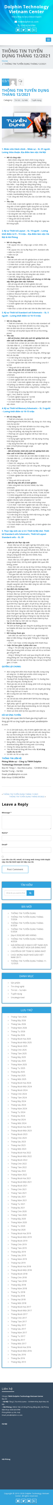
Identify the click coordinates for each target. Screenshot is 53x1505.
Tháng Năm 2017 (19, 1332)
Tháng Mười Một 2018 (21, 1270)
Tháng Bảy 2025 (18, 1057)
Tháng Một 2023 (18, 1149)
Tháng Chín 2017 (19, 1318)
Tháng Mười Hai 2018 (21, 1266)
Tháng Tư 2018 (18, 1292)
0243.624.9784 (28, 25)
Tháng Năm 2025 (19, 1064)
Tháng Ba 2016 (18, 1358)
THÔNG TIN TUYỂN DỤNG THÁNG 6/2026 (27, 924)
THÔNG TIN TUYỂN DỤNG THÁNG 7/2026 (27, 918)
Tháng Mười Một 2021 (21, 1182)
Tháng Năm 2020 (19, 1222)
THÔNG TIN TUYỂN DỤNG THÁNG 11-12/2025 (29, 962)
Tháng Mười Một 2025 (21, 1042)
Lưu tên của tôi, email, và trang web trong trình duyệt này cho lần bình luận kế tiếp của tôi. (26, 860)
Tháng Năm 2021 (19, 1200)
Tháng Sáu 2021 (18, 1196)
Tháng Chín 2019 (19, 1244)
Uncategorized (17, 997)
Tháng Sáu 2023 (18, 1141)
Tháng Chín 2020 (19, 1211)
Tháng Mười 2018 (19, 1274)
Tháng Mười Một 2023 (21, 1130)
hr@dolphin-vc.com (28, 21)
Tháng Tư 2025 (18, 1068)
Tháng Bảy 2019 (18, 1252)
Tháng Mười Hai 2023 (21, 1127)
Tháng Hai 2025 (18, 1075)
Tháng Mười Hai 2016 (21, 1347)
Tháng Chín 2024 (19, 1094)
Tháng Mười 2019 (19, 1241)
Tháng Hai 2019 (18, 1263)
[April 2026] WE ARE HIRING (23, 935)
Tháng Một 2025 (18, 1079)
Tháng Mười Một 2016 (21, 1351)
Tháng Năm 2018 (19, 1288)
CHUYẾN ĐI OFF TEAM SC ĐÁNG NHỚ (28, 951)
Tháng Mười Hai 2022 (21, 1152)
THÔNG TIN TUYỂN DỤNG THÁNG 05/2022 (26, 796)
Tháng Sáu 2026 (18, 1024)
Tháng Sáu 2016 (18, 1354)
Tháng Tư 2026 (18, 1031)
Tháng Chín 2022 (19, 1163)
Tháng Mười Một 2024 (21, 1086)
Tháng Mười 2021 (19, 1185)
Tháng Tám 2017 (19, 1321)
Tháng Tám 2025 (19, 1053)
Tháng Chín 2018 (19, 1277)
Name (5, 833)
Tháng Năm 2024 (19, 1108)
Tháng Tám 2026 (19, 1017)
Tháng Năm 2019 (19, 1259)
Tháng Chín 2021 (19, 1189)
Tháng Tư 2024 (18, 1112)
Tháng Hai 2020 (18, 1230)
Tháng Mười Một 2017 (21, 1310)
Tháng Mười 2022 (19, 1160)
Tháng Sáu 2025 (18, 1061)
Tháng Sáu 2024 (18, 1105)
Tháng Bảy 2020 (18, 1219)
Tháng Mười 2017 (19, 1314)
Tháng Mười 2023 (19, 1134)
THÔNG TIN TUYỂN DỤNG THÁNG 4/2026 (27, 940)
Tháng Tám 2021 (19, 1193)
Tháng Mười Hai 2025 (21, 1039)
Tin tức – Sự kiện (18, 990)
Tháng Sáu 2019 (18, 1255)
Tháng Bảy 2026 (18, 1020)
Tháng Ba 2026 (18, 1035)
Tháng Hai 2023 (18, 1145)
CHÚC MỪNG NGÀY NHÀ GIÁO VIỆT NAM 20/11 (27, 956)
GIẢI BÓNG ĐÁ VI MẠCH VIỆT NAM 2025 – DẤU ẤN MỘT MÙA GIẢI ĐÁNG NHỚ (29, 946)
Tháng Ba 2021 (18, 1207)
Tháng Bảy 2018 (18, 1285)
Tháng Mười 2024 (19, 1090)
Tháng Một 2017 (18, 1343)
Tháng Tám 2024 (19, 1097)
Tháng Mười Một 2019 (21, 1237)
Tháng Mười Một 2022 (21, 1156)
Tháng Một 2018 (18, 1303)
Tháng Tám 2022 (19, 1167)
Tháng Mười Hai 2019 (21, 1233)
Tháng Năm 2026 (19, 1028)
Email (4, 844)
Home (5, 60)
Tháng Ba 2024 (18, 1116)
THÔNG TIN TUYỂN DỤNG (23, 913)
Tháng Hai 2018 (18, 1299)
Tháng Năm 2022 (19, 1174)
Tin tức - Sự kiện (21, 100)
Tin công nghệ (17, 986)
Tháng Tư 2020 (18, 1226)
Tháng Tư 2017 (18, 1336)
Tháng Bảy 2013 (18, 1362)
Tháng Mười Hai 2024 (21, 1083)
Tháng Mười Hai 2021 (21, 1178)
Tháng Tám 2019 (19, 1248)
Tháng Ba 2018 (18, 1296)
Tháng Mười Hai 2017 (21, 1307)
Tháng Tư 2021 (18, 1204)
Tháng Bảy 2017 (18, 1325)
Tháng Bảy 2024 (18, 1101)
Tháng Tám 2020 (19, 1215)
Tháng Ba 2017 (18, 1340)
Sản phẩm (15, 983)
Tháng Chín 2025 (19, 1050)
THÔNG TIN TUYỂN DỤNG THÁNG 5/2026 (27, 930)
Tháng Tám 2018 (19, 1281)
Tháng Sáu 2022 (18, 1171)
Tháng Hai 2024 (18, 1119)
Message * (6, 812)
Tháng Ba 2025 (18, 1072)
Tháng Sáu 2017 (18, 1329)
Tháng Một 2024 (18, 1123)
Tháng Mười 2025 (19, 1046)
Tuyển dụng (36, 100)
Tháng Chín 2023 (19, 1138)
